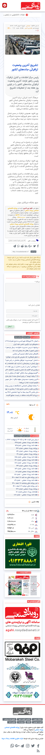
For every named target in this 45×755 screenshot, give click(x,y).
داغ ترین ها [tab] (17, 436)
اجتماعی (28, 26)
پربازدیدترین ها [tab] (35, 337)
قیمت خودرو (38, 722)
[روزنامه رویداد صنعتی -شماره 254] (22, 584)
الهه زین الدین (27, 208)
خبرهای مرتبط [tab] (18, 337)
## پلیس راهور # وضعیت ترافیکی (17, 241)
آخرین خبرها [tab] (26, 337)
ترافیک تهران (38, 719)
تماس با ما (12, 722)
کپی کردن (33, 251)
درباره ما (21, 722)
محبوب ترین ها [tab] (25, 436)
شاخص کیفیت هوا (24, 719)
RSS (28, 722)
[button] (26, 595)
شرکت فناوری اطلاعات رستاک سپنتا (12, 738)
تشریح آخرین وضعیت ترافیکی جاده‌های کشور (25, 67)
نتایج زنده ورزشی (9, 719)
